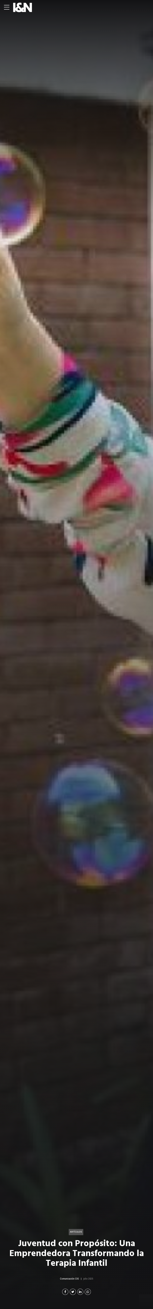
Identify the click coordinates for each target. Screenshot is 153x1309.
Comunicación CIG (69, 1278)
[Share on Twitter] (73, 1292)
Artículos (76, 1232)
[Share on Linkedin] (80, 1292)
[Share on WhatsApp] (88, 1292)
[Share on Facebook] (65, 1292)
